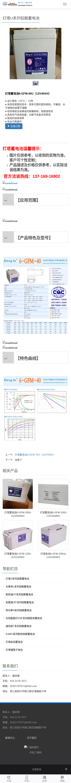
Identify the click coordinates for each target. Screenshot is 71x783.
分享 (9, 780)
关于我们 (32, 737)
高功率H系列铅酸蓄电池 (19, 610)
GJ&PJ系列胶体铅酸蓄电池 (20, 634)
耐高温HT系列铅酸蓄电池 (19, 594)
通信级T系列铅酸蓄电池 (18, 626)
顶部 (62, 780)
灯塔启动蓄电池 (14, 641)
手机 (26, 780)
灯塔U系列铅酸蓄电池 (17, 578)
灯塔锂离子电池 (14, 649)
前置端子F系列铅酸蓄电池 (20, 602)
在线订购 (15, 126)
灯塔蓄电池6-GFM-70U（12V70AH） (35, 454)
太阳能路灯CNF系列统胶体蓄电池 (24, 618)
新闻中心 (10, 737)
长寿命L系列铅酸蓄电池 (18, 586)
